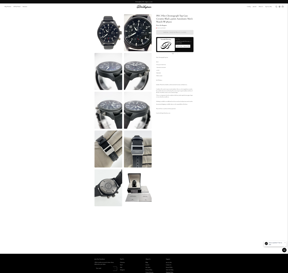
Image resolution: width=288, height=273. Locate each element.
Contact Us (168, 265)
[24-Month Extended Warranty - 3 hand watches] (166, 44)
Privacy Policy (149, 270)
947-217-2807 (169, 262)
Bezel (121, 265)
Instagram (122, 270)
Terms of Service (149, 272)
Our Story (148, 267)
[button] (249, 6)
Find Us (122, 259)
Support (168, 259)
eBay (121, 267)
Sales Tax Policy (169, 270)
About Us (148, 259)
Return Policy (169, 267)
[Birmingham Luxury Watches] (144, 7)
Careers (147, 265)
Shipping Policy (169, 272)
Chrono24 (122, 262)
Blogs (147, 262)
